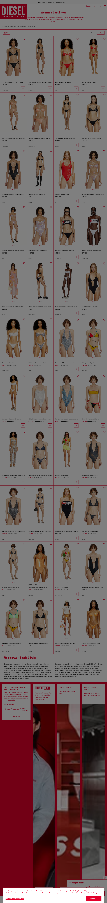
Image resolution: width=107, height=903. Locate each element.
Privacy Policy (80, 893)
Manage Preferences (61, 893)
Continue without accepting (15, 898)
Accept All (93, 898)
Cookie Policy (92, 893)
